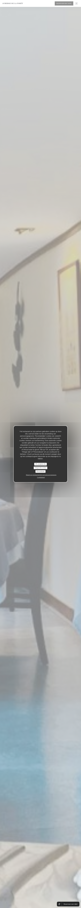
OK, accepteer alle (40, 464)
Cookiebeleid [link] (41, 477)
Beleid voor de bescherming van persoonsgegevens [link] (41, 475)
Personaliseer (40, 471)
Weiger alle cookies (40, 468)
